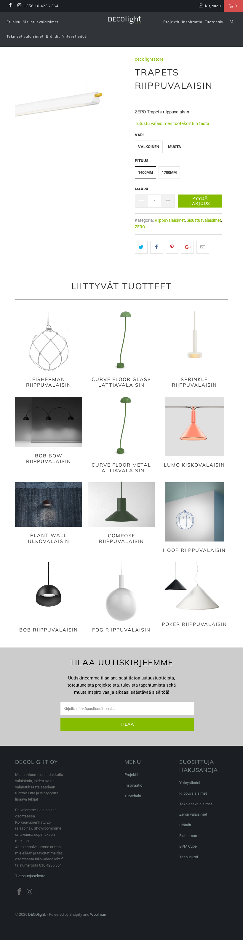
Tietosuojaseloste (30, 876)
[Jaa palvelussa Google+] (187, 247)
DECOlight (36, 914)
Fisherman (188, 835)
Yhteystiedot (74, 36)
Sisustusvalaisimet (41, 22)
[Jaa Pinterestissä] (172, 247)
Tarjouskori (188, 857)
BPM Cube (188, 846)
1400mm (145, 172)
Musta (174, 146)
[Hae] (231, 22)
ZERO (140, 226)
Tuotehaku (215, 22)
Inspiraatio (192, 22)
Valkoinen (148, 146)
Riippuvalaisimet (170, 220)
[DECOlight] (124, 20)
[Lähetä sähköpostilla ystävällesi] (202, 247)
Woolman (98, 914)
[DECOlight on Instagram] (19, 6)
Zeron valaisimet (193, 814)
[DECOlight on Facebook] (9, 6)
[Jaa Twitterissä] (141, 247)
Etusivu (13, 22)
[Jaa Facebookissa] (156, 247)
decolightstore (149, 59)
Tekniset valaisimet (25, 36)
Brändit (53, 36)
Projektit (171, 22)
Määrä (141, 189)
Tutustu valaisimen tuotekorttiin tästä (172, 123)
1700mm (169, 172)
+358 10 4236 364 (41, 6)
